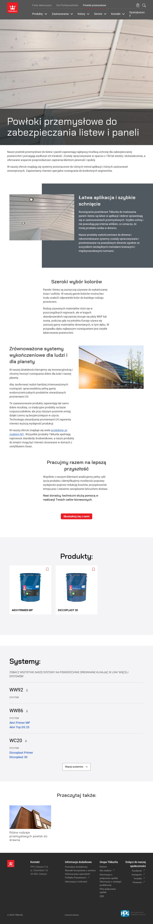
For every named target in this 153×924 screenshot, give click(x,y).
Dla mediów (105, 870)
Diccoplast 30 (18, 757)
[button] (138, 5)
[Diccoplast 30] (77, 589)
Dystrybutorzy (137, 14)
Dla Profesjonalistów (67, 5)
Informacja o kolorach (76, 881)
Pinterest (137, 882)
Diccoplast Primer (21, 752)
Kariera (103, 866)
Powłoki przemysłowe (94, 5)
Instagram (137, 874)
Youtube (138, 878)
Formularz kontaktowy (76, 867)
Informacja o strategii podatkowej (110, 883)
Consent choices (72, 915)
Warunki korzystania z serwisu (80, 870)
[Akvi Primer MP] (31, 589)
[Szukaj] (144, 5)
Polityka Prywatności (75, 877)
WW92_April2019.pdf (26, 689)
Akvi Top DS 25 (19, 727)
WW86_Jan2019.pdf (26, 710)
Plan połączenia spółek (108, 891)
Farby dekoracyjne (42, 5)
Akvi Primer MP (19, 722)
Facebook (137, 870)
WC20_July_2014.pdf (25, 740)
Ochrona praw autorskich (77, 874)
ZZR (102, 896)
